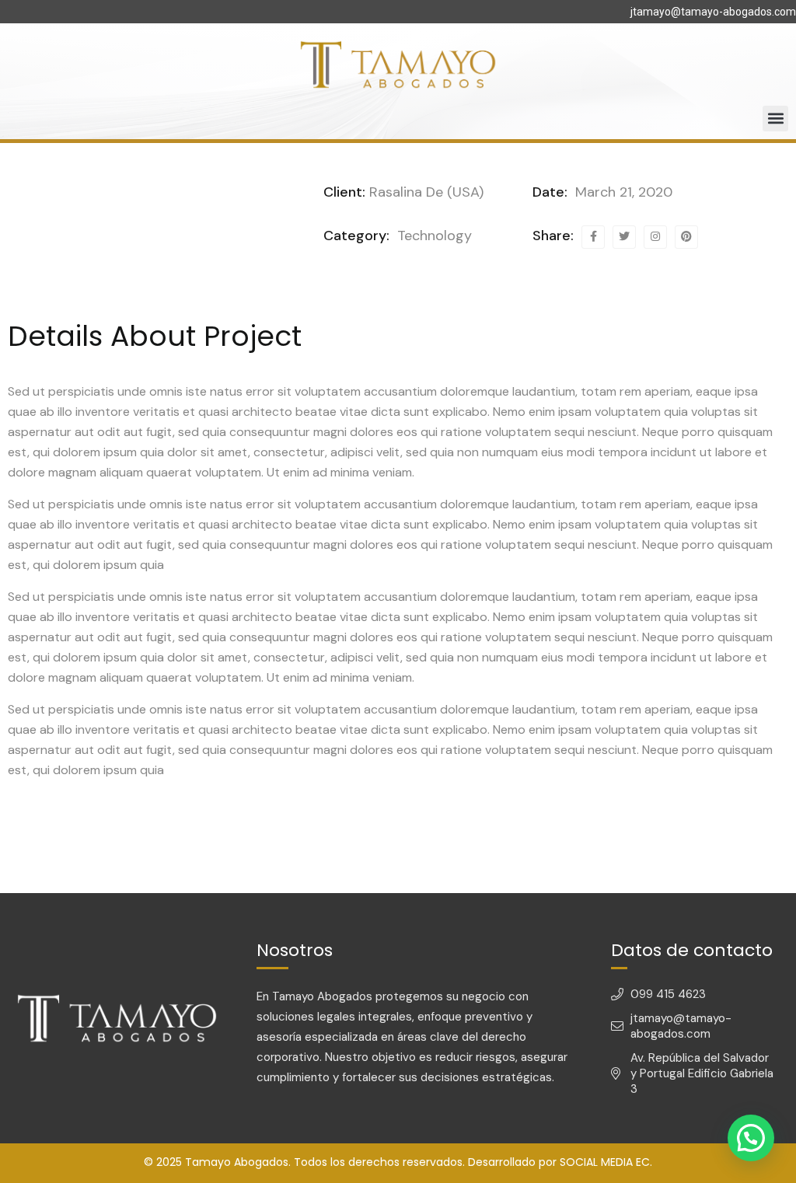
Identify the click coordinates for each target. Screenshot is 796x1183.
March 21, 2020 (621, 192)
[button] (775, 118)
